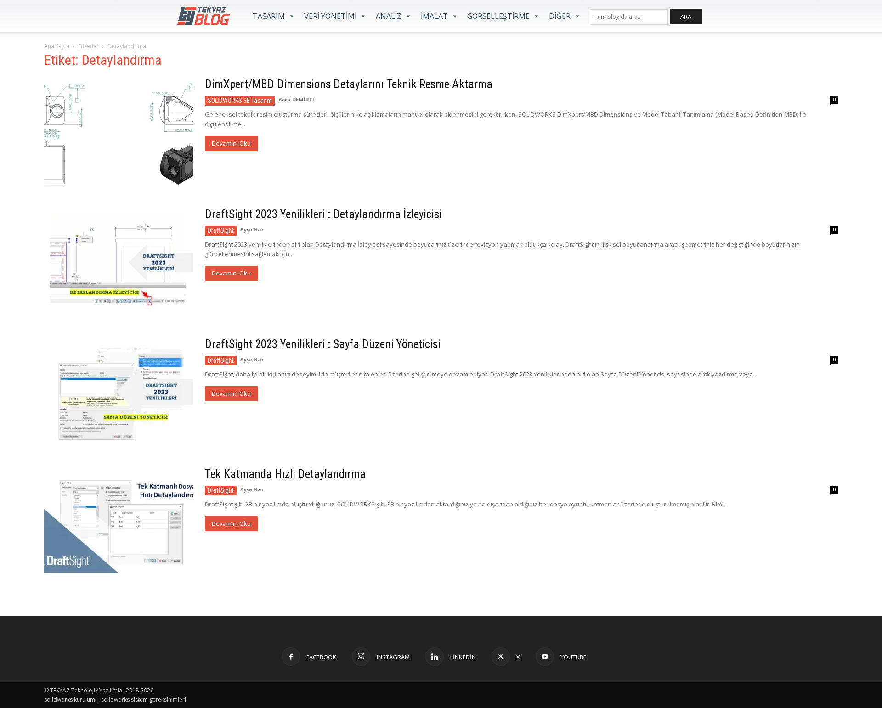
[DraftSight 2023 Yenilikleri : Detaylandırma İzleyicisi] (118, 261)
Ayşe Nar (252, 229)
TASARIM (269, 16)
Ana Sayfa (56, 46)
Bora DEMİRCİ (296, 99)
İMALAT (434, 16)
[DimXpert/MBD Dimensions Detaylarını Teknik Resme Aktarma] (118, 131)
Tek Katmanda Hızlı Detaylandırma (285, 474)
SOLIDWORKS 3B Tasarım (240, 100)
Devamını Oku (231, 143)
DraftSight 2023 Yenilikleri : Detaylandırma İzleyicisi (323, 214)
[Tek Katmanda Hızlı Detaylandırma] (118, 521)
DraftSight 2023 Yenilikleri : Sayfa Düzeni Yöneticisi (323, 344)
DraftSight (221, 230)
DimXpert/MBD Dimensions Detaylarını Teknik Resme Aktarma (348, 84)
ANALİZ (388, 16)
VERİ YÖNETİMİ (330, 16)
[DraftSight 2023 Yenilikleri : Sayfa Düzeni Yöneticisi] (118, 391)
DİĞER (560, 16)
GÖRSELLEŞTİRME (498, 16)
